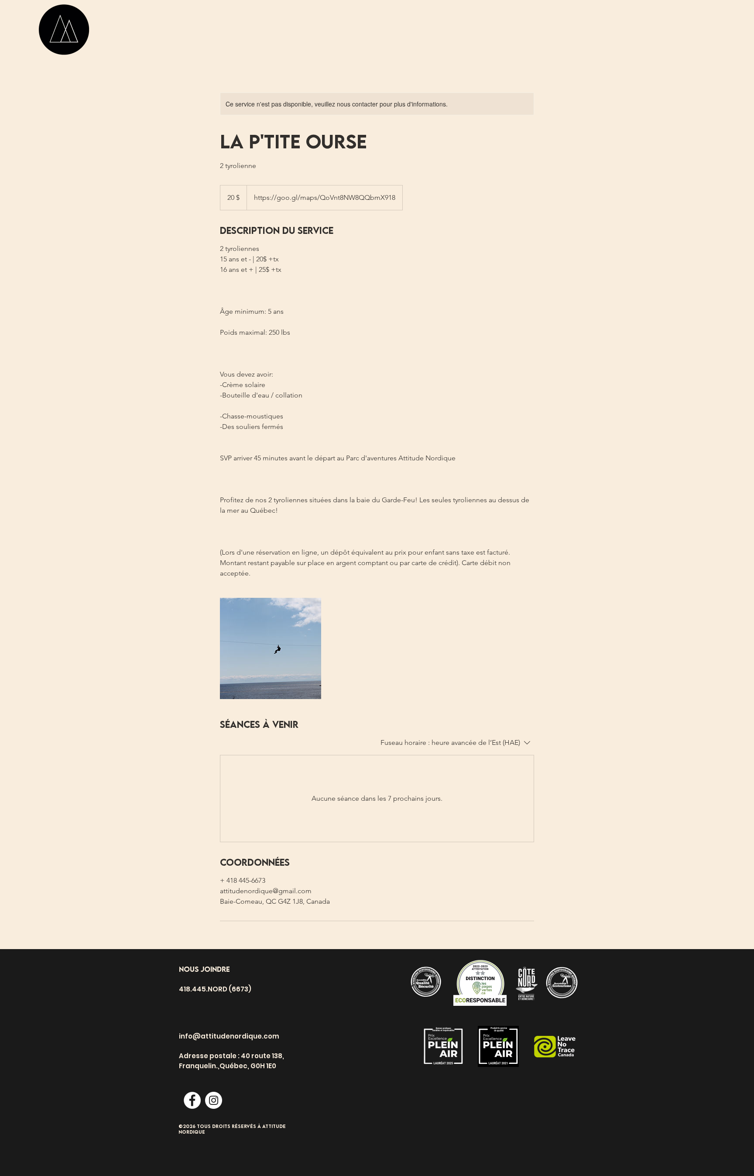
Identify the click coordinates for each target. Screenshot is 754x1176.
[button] (675, 32)
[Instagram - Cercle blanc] (213, 1100)
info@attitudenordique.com (229, 1036)
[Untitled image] (270, 648)
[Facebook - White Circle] (192, 1100)
